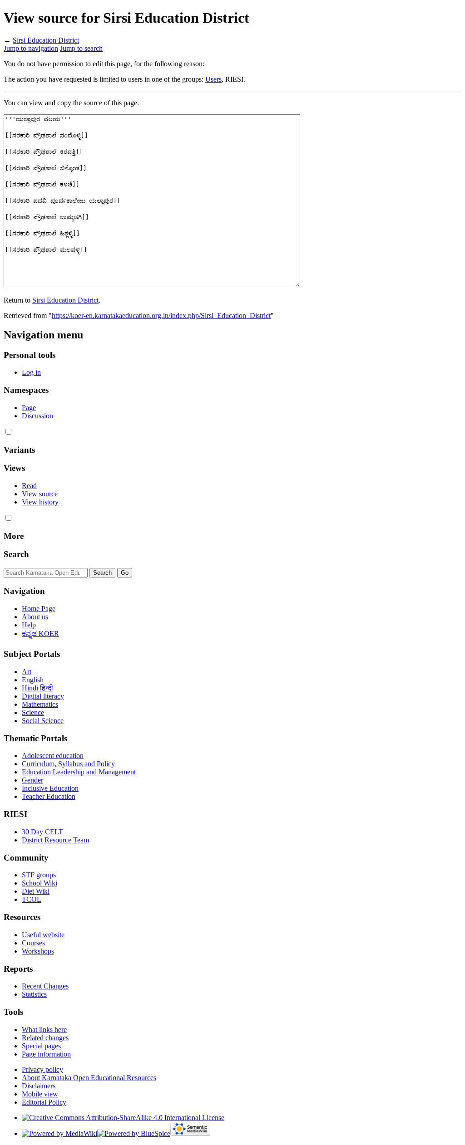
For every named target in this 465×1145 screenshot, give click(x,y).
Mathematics (40, 704)
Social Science (43, 720)
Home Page (38, 608)
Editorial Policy (44, 1102)
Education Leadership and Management (79, 772)
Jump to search (81, 48)
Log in (31, 372)
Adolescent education (53, 755)
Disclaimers (38, 1086)
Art (26, 671)
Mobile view (40, 1094)
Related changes (45, 1038)
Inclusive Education (50, 788)
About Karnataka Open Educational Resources (89, 1077)
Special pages (41, 1046)
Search (16, 554)
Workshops (38, 951)
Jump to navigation (31, 48)
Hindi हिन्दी (37, 688)
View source (40, 494)
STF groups (39, 875)
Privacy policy (42, 1069)
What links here (44, 1029)
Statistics (34, 994)
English (33, 680)
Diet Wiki (35, 891)
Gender (32, 780)
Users (213, 79)
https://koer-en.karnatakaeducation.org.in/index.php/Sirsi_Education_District (161, 315)
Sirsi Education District (46, 40)
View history (40, 502)
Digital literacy (43, 696)
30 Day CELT (42, 832)
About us (35, 617)
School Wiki (39, 883)
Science (33, 712)
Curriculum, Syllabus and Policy (68, 764)
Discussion (37, 416)
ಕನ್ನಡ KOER (40, 633)
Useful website (43, 935)
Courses (33, 943)
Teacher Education (48, 796)
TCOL (31, 899)
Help (29, 625)
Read (29, 485)
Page (29, 407)
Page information (46, 1054)
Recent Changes (45, 986)
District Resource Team (55, 840)
